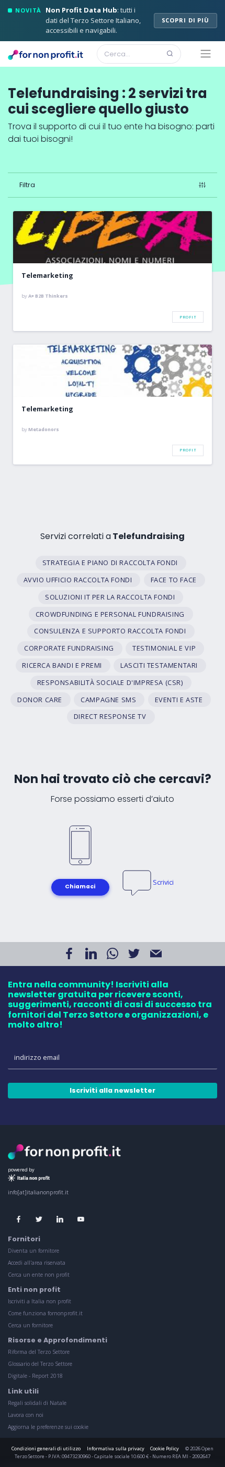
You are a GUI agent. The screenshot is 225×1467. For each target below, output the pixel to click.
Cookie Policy (164, 1448)
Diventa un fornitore (33, 1250)
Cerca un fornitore (30, 1325)
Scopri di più (185, 20)
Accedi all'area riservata (36, 1262)
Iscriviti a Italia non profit (39, 1301)
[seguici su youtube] (81, 1219)
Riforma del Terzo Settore (39, 1351)
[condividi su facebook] (69, 954)
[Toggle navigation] (206, 54)
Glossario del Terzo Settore (40, 1363)
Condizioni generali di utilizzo (46, 1448)
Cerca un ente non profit (39, 1274)
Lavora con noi (25, 1415)
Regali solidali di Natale (37, 1403)
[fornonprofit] (64, 1150)
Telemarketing (47, 276)
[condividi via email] (156, 954)
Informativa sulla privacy (115, 1448)
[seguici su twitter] (39, 1219)
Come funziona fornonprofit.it (45, 1313)
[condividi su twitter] (134, 954)
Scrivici (163, 882)
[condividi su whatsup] (112, 954)
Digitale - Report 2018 (35, 1375)
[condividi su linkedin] (90, 954)
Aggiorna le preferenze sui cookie (48, 1427)
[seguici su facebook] (18, 1219)
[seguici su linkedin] (60, 1219)
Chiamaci (80, 886)
